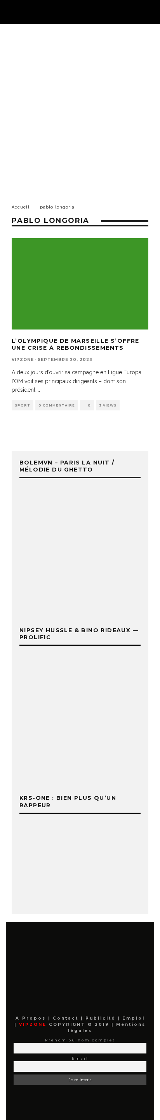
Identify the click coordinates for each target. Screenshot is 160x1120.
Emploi (133, 1018)
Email (80, 1058)
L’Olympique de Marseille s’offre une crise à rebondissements (75, 344)
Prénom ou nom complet (80, 1040)
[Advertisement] (80, 108)
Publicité (101, 1018)
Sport (22, 405)
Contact (67, 1018)
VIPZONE (23, 359)
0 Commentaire (56, 405)
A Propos (32, 1018)
